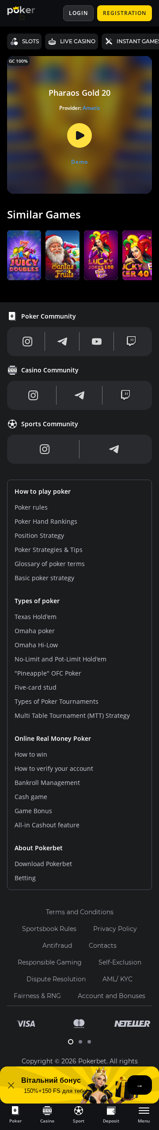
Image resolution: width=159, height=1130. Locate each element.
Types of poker (37, 601)
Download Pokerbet (43, 864)
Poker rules (31, 507)
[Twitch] (131, 341)
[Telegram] (62, 341)
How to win (31, 754)
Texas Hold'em (36, 616)
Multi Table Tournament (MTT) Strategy (72, 715)
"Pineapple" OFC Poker (48, 673)
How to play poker (43, 491)
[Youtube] (97, 341)
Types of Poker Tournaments (56, 701)
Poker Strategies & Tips (49, 549)
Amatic (91, 108)
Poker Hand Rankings (46, 521)
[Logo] (28, 13)
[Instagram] (28, 341)
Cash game (31, 796)
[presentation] (15, 1114)
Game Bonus (33, 811)
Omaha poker (35, 631)
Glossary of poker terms (50, 563)
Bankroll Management (47, 782)
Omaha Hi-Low (36, 645)
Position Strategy (39, 535)
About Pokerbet (39, 848)
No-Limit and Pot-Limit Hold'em (60, 659)
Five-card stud (36, 687)
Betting (25, 878)
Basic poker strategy (44, 578)
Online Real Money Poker (53, 738)
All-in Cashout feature (47, 825)
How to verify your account (54, 768)
